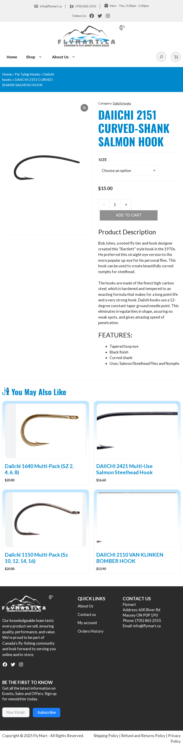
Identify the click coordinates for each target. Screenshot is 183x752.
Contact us (87, 614)
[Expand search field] (161, 57)
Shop (30, 57)
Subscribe (46, 712)
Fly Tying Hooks (27, 74)
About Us (60, 57)
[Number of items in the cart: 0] (176, 57)
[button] (40, 57)
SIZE (103, 159)
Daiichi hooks (122, 103)
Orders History (91, 631)
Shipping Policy (106, 735)
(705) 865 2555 (85, 6)
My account (87, 622)
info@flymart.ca (51, 6)
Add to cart (128, 215)
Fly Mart (40, 735)
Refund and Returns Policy (143, 735)
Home (12, 57)
